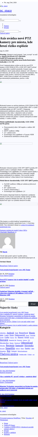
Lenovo (25, 340)
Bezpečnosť (4, 266)
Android (10, 333)
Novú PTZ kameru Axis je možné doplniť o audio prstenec (19, 325)
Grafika (6, 337)
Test (8, 351)
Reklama (7, 434)
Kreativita (9, 372)
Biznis (32, 332)
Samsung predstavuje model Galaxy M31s (13, 230)
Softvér (18, 348)
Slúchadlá (2, 348)
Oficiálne (2, 345)
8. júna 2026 (4, 394)
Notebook (17, 343)
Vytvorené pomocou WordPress (10, 418)
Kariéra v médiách (10, 432)
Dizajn (12, 335)
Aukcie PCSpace (9, 425)
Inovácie (4, 339)
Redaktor (11, 274)
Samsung (19, 345)
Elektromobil (20, 335)
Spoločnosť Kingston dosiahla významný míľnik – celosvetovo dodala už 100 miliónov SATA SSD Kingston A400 (17, 293)
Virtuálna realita (23, 354)
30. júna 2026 (4, 371)
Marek (5, 252)
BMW (1, 335)
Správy (27, 348)
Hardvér (12, 337)
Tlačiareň (14, 351)
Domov (6, 26)
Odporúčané (27, 342)
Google (2, 337)
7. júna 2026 (4, 406)
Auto (16, 333)
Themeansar (4, 420)
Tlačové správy (5, 33)
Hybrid (26, 337)
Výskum (29, 354)
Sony (22, 348)
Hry (16, 337)
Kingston (9, 396)
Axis (1, 275)
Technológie (3, 351)
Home (6, 423)
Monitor (12, 343)
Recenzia (10, 345)
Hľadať (6, 28)
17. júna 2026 (4, 380)
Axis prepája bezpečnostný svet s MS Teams (15, 270)
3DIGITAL (3, 333)
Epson (27, 335)
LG (29, 340)
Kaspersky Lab (12, 340)
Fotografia (32, 335)
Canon (6, 335)
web (33, 354)
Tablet (32, 348)
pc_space (6, 10)
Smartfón (10, 348)
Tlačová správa (9, 354)
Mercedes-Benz (4, 343)
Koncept (19, 340)
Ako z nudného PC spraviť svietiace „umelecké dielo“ (17, 314)
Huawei (21, 337)
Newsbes (29, 418)
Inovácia (32, 337)
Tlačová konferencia (22, 351)
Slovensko (29, 345)
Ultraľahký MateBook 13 (8, 232)
